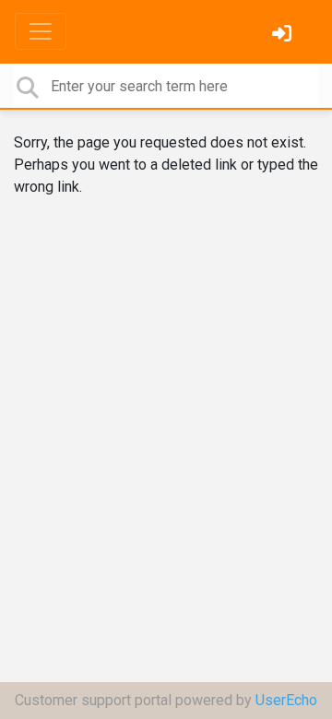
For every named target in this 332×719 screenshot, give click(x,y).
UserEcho (286, 700)
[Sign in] (284, 35)
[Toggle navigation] (40, 31)
